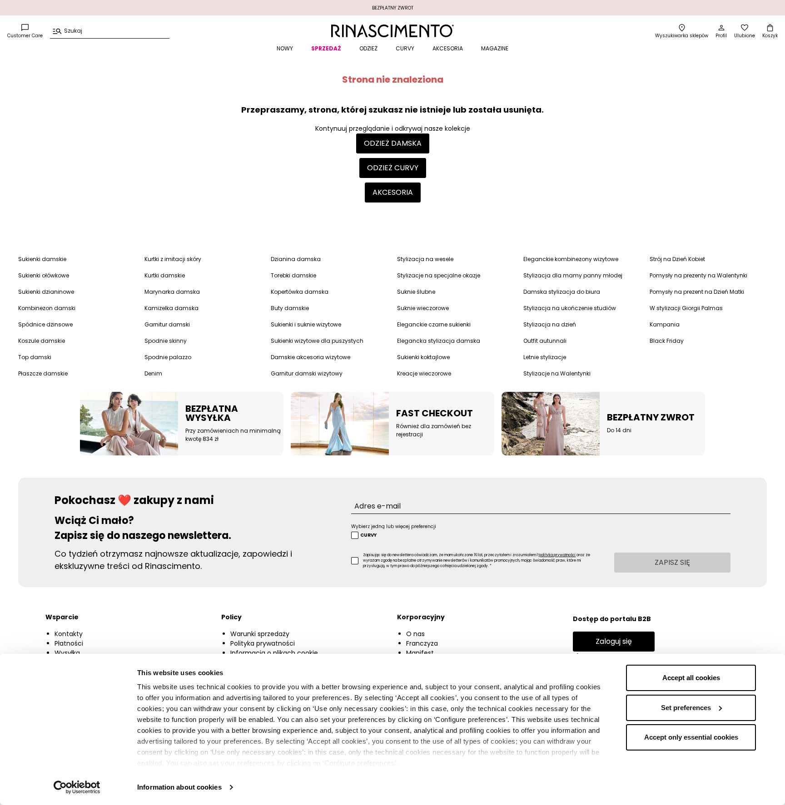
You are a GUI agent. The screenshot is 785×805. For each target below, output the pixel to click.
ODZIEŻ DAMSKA (393, 143)
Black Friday (667, 341)
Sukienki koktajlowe (423, 357)
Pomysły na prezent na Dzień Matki (697, 292)
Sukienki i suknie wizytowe (306, 324)
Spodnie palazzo (167, 357)
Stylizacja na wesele (425, 259)
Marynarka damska (172, 292)
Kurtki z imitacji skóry (172, 259)
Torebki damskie (293, 275)
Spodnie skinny (165, 341)
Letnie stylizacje (544, 357)
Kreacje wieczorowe (424, 373)
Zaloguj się (614, 641)
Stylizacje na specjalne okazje (438, 275)
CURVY (405, 48)
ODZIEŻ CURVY (392, 168)
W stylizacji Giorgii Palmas (686, 308)
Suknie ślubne (416, 292)
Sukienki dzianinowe (46, 292)
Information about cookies (179, 787)
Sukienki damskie (42, 259)
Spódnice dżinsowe (45, 324)
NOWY (285, 48)
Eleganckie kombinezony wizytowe (570, 259)
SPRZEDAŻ (326, 48)
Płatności (69, 643)
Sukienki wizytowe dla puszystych (317, 341)
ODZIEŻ (368, 48)
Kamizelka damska (171, 308)
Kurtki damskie (164, 275)
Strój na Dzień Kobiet (677, 259)
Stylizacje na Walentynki (557, 373)
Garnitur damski (167, 324)
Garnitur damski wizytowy (307, 373)
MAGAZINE (494, 48)
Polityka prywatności (262, 643)
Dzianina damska (296, 259)
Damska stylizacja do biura (561, 292)
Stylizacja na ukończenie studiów (569, 308)
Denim (153, 373)
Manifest (420, 652)
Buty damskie (290, 308)
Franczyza (422, 643)
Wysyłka (67, 652)
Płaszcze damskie (43, 373)
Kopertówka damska (299, 292)
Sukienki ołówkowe (43, 275)
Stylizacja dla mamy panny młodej (572, 275)
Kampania (665, 324)
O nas (415, 633)
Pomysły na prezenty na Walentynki (698, 275)
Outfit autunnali (544, 341)
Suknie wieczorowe (423, 308)
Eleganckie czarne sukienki (434, 324)
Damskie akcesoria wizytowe (310, 357)
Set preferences (686, 707)
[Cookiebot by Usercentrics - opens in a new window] (77, 787)
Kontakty (69, 633)
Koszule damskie (41, 341)
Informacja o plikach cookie (274, 652)
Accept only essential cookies (691, 737)
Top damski (34, 357)
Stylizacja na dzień (549, 324)
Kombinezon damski (46, 308)
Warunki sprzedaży (259, 633)
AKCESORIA (447, 48)
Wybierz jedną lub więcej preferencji (393, 526)
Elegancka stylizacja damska (438, 341)
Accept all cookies (691, 678)
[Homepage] (392, 31)
